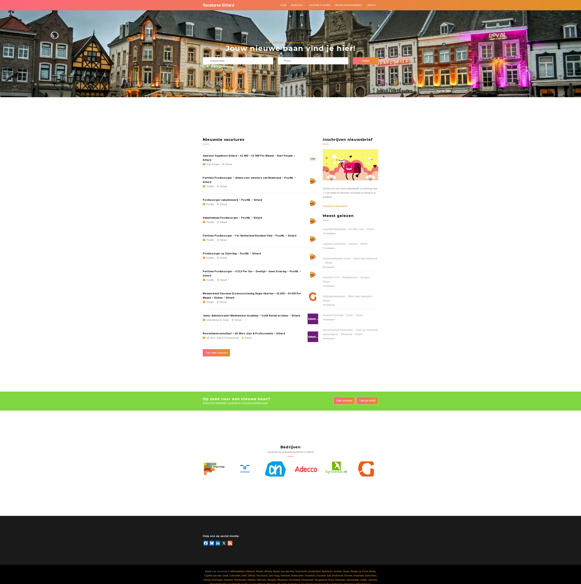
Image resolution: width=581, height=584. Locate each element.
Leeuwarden (352, 579)
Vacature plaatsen (319, 5)
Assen (346, 571)
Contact (371, 5)
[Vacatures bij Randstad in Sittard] (214, 469)
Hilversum (282, 579)
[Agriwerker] (305, 469)
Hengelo (271, 579)
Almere (268, 571)
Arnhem (338, 571)
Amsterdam (314, 571)
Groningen (217, 579)
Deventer (285, 575)
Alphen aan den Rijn (283, 571)
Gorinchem (370, 575)
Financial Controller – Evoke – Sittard (343, 315)
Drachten (321, 575)
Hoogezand (320, 579)
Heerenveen (240, 579)
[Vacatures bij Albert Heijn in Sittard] (244, 469)
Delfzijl (251, 575)
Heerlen (251, 579)
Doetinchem (297, 575)
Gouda (207, 579)
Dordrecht (310, 575)
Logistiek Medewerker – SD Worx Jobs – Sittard (348, 229)
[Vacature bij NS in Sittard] (366, 469)
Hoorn (331, 579)
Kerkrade (340, 579)
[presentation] (203, 478)
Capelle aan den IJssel (216, 575)
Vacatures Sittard (218, 5)
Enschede (358, 575)
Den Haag (274, 575)
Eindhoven (337, 575)
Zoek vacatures (344, 400)
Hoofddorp (294, 579)
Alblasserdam (237, 571)
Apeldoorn (327, 571)
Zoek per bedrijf (367, 400)
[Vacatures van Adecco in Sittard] (275, 469)
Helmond (261, 579)
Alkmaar (250, 571)
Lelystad (372, 579)
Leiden (363, 579)
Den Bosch (262, 575)
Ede (329, 575)
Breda (372, 571)
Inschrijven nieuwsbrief (348, 5)
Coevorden (235, 575)
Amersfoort (301, 571)
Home (284, 5)
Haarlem (228, 579)
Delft (244, 575)
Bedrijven (296, 5)
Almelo (259, 571)
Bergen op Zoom (359, 571)
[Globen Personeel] (336, 469)
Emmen (348, 575)
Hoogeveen (307, 579)
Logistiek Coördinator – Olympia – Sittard (345, 243)
